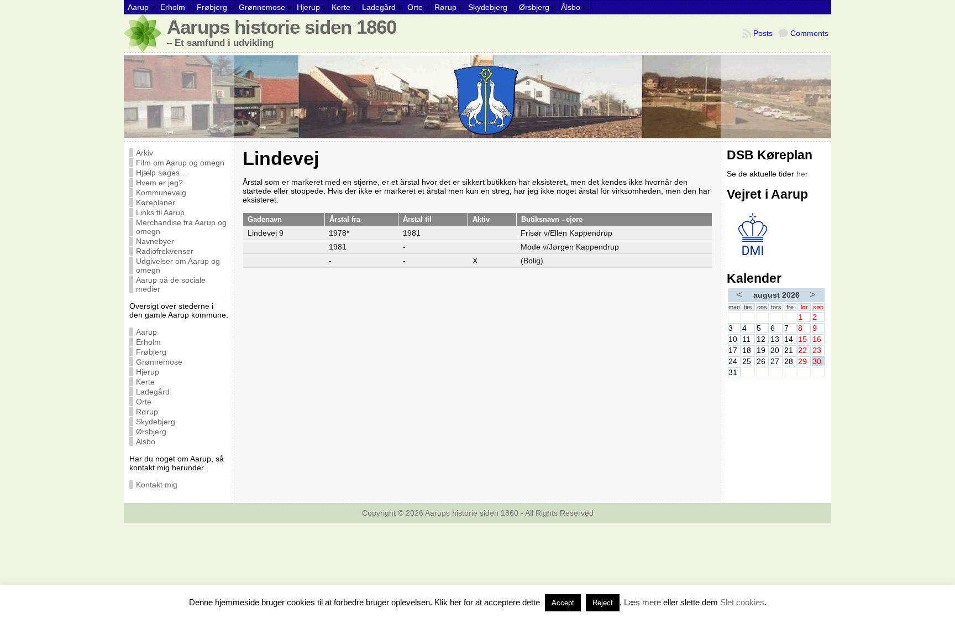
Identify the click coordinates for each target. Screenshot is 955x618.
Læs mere (642, 602)
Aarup (146, 332)
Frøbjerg (151, 351)
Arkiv (144, 152)
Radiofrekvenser (164, 251)
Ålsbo (145, 441)
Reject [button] (602, 603)
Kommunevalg (161, 192)
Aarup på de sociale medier (171, 284)
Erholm (148, 341)
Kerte (145, 381)
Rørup (147, 411)
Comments (809, 33)
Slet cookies (742, 602)
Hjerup (147, 371)
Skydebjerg (155, 421)
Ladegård (153, 391)
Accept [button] (563, 603)
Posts (763, 33)
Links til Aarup (160, 212)
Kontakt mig (156, 484)
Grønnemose (159, 361)
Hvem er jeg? (159, 182)
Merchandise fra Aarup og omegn (181, 227)
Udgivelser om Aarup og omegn (178, 265)
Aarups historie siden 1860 (281, 27)
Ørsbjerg (151, 431)
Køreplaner (155, 202)
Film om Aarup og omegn (180, 162)
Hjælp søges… (161, 172)
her (802, 173)
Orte (143, 401)
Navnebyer (155, 241)
